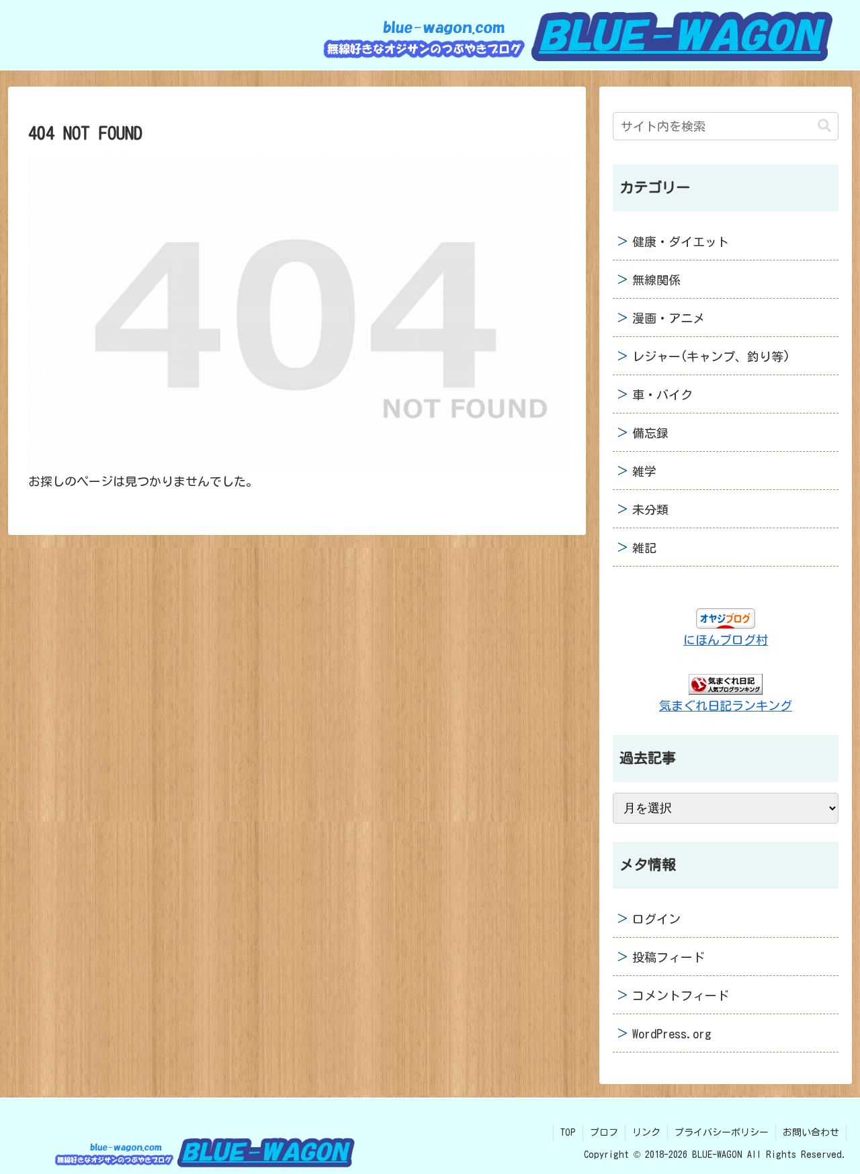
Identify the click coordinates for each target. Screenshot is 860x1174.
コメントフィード (680, 995)
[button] (824, 126)
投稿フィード (668, 957)
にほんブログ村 (725, 640)
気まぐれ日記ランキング (725, 705)
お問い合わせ (811, 1132)
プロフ (604, 1132)
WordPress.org (672, 1034)
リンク (646, 1132)
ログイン (656, 919)
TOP (568, 1132)
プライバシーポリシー (722, 1132)
